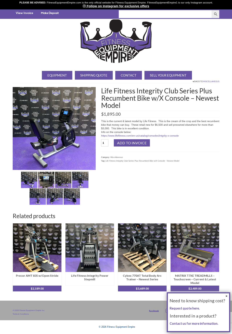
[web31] (29, 179)
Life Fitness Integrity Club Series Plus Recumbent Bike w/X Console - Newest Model (142, 161)
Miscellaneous (211, 81)
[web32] (46, 179)
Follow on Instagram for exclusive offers (117, 6)
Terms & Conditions (21, 314)
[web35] (37, 196)
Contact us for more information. (194, 323)
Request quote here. (185, 308)
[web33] (63, 179)
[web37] (71, 196)
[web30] (54, 128)
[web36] (54, 196)
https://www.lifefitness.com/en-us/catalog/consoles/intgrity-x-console (140, 135)
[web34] (80, 179)
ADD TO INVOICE (132, 143)
